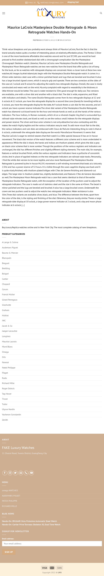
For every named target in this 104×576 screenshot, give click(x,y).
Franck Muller (8, 294)
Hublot (5, 315)
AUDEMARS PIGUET (11, 495)
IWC (4, 320)
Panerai (5, 362)
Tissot (5, 398)
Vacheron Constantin (11, 414)
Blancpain (6, 258)
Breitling (6, 268)
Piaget (5, 372)
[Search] (101, 13)
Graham (5, 310)
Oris (4, 357)
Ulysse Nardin (8, 409)
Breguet (5, 263)
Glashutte (6, 304)
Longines (6, 336)
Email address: (8, 538)
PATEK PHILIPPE (9, 500)
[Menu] (3, 13)
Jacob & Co (7, 325)
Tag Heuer (6, 393)
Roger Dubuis (8, 388)
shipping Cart (73, 2)
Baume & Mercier (10, 252)
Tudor (4, 404)
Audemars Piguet (10, 247)
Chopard (6, 284)
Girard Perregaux (9, 299)
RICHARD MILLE (9, 506)
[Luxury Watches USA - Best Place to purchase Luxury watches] (52, 13)
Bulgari (5, 273)
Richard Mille (8, 383)
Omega (5, 352)
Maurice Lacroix (9, 341)
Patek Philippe (8, 367)
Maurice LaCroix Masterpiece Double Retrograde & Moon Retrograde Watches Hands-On (52, 29)
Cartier (5, 279)
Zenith (5, 419)
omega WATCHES (10, 490)
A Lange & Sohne (10, 242)
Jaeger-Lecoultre (9, 331)
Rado (4, 378)
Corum (5, 289)
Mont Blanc (7, 346)
